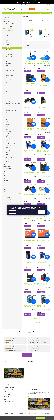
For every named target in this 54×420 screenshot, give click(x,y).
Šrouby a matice (9, 156)
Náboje (7, 74)
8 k (7, 91)
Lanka (7, 68)
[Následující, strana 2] (37, 322)
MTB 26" (7, 42)
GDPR (5, 399)
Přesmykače (8, 131)
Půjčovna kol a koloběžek (25, 4)
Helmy (5, 175)
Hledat (32, 9)
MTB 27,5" (8, 47)
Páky (7, 77)
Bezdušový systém (9, 30)
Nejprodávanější (41, 42)
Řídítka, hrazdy (9, 142)
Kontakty (5, 393)
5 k (7, 86)
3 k (7, 84)
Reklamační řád (7, 396)
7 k (7, 89)
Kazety (7, 65)
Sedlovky (7, 149)
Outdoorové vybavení (8, 170)
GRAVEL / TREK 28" (9, 58)
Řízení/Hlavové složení (10, 143)
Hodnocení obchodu (27, 332)
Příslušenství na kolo (8, 164)
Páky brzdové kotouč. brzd (11, 121)
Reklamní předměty (8, 184)
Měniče (7, 72)
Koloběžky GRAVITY (10, 26)
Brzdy (7, 35)
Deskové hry (6, 180)
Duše (7, 39)
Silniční (7, 46)
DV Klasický (8, 63)
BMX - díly (7, 33)
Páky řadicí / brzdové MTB (11, 110)
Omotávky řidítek (9, 75)
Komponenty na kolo (8, 28)
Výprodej (6, 178)
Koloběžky (6, 21)
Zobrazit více (27, 355)
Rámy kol (7, 161)
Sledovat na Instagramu (14, 385)
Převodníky (8, 133)
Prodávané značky (7, 403)
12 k (7, 98)
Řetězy (7, 140)
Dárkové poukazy (7, 182)
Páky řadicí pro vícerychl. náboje (12, 79)
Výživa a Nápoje (7, 177)
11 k (7, 96)
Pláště (7, 128)
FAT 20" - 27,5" (9, 54)
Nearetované (9, 100)
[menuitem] (8, 13)
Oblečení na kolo (7, 166)
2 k (7, 82)
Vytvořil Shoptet (47, 413)
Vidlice (7, 152)
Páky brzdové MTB (9, 107)
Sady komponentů (9, 163)
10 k (7, 95)
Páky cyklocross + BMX (10, 105)
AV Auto (7, 51)
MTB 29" (7, 53)
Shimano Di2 (8, 123)
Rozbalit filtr (11, 199)
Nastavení (12, 212)
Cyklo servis (6, 391)
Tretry (5, 173)
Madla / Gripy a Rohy (10, 70)
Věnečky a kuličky (9, 157)
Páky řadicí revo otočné (10, 102)
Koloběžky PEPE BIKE (10, 23)
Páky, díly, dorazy (9, 124)
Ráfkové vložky (9, 138)
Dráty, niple (8, 37)
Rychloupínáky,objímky (10, 145)
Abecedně (26, 45)
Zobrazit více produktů (36, 39)
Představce (8, 129)
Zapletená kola (9, 150)
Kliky (7, 67)
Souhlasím (41, 212)
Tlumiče (7, 159)
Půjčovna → (40, 418)
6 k (7, 88)
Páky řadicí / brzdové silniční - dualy (13, 103)
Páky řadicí (8, 81)
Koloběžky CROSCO (10, 25)
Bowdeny (7, 32)
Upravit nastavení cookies (32, 413)
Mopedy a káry (9, 56)
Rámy (7, 135)
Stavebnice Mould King (8, 19)
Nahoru (37, 325)
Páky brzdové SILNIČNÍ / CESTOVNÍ (12, 109)
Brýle (5, 171)
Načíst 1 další (37, 318)
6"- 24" (7, 40)
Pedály (7, 126)
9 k (7, 93)
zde (34, 208)
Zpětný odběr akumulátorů (9, 401)
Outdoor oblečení (7, 168)
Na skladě (9, 197)
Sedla (7, 147)
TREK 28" (8, 44)
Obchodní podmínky (8, 398)
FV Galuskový (9, 49)
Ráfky (7, 136)
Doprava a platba (7, 394)
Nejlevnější (33, 42)
